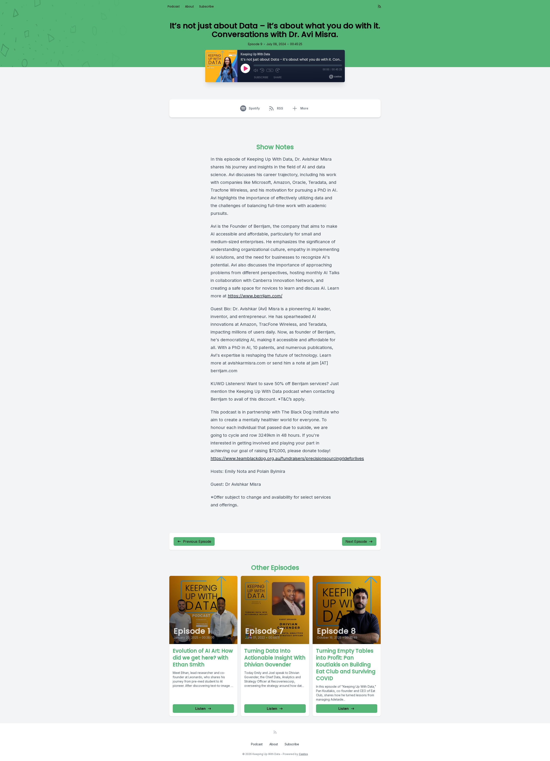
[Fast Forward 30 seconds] (277, 70)
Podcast (174, 6)
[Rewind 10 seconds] (262, 70)
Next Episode (356, 541)
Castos (303, 754)
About (189, 6)
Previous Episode (197, 541)
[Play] (245, 68)
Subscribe (206, 6)
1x (270, 70)
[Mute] (256, 70)
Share (277, 77)
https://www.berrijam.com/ (255, 295)
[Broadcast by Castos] (335, 77)
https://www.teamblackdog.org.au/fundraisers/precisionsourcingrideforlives (287, 458)
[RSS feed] (379, 6)
